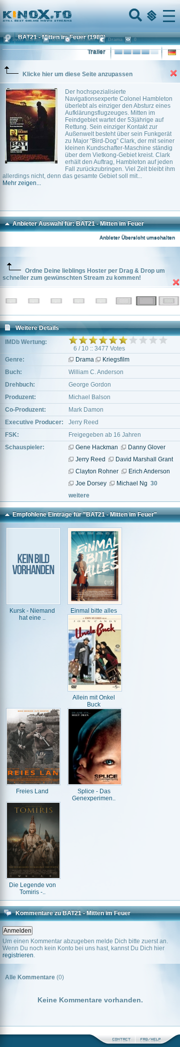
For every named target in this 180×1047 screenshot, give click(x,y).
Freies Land (32, 791)
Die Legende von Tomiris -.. (32, 889)
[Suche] (134, 16)
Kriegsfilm (116, 359)
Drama (85, 359)
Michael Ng (132, 483)
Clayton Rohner (97, 471)
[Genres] (150, 16)
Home (71, 16)
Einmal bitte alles (93, 610)
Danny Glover (147, 447)
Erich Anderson (149, 471)
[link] (90, 16)
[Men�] (169, 16)
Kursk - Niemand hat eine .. (32, 614)
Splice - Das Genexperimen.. (94, 795)
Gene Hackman (97, 447)
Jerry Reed (91, 459)
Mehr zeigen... (21, 183)
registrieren (18, 955)
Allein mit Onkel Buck (93, 701)
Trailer (97, 52)
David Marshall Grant (144, 459)
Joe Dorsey (91, 483)
